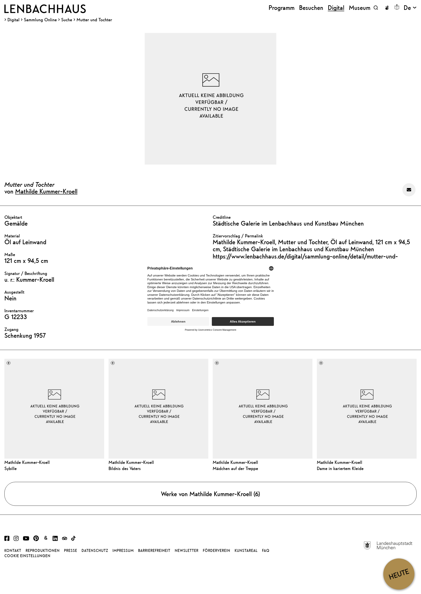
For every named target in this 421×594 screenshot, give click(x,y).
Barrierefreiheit (154, 551)
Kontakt (12, 551)
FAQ (265, 551)
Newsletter (186, 551)
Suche (66, 19)
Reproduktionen (43, 551)
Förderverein (216, 551)
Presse (70, 551)
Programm (281, 7)
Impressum (123, 551)
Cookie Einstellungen (27, 556)
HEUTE (399, 574)
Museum (359, 7)
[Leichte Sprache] (397, 7)
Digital (13, 20)
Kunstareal (246, 551)
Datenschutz (95, 551)
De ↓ (410, 7)
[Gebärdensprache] (387, 7)
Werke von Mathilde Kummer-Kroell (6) (210, 493)
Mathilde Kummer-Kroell (46, 191)
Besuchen (311, 7)
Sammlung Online (40, 20)
